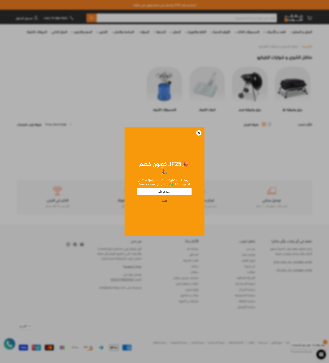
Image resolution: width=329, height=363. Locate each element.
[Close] (198, 133)
